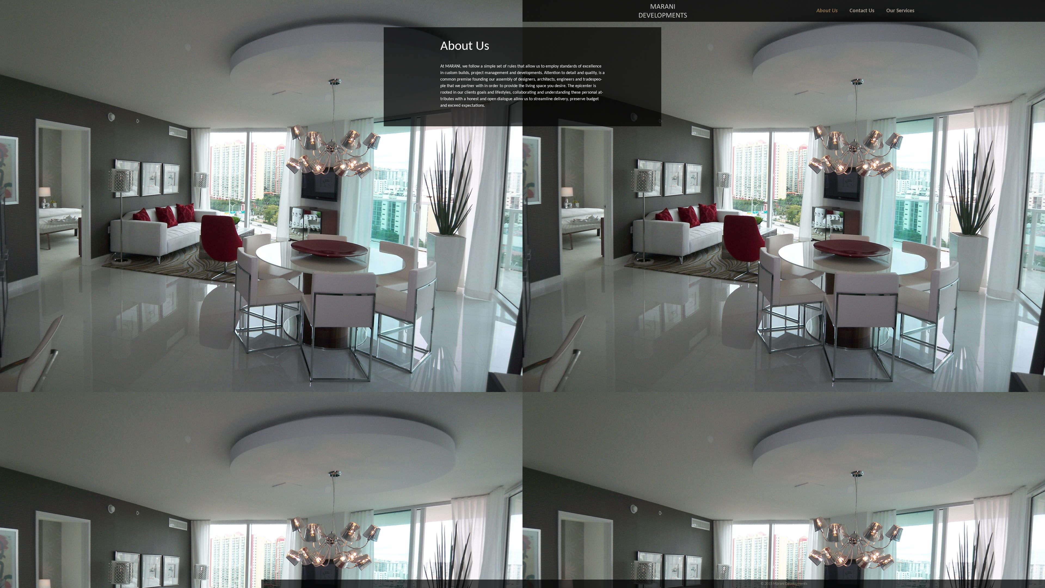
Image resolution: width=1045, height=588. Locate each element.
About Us (827, 11)
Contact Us (862, 11)
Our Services (900, 11)
